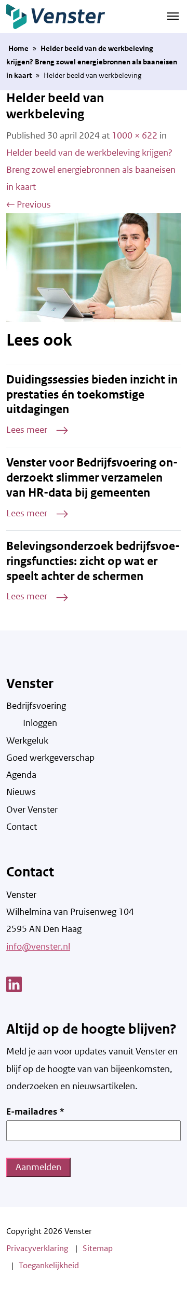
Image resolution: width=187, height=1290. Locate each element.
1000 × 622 (134, 135)
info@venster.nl (38, 946)
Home (18, 48)
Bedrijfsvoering (36, 705)
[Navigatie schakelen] (173, 15)
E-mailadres (35, 1111)
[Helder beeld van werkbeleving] (93, 266)
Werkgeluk (27, 740)
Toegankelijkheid (49, 1265)
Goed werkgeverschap (50, 757)
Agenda (21, 774)
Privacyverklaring (37, 1248)
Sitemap (98, 1248)
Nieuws (21, 792)
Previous (28, 204)
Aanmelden (38, 1167)
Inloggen (40, 723)
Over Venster (32, 809)
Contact (21, 826)
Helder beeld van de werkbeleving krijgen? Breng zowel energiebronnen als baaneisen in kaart (91, 62)
